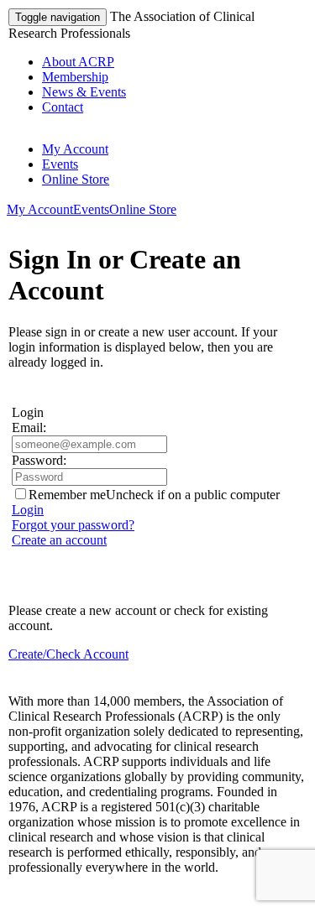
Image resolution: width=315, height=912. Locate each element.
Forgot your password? (73, 525)
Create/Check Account (68, 654)
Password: (39, 460)
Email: (29, 427)
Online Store (75, 179)
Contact (62, 107)
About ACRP (78, 62)
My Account (75, 149)
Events (60, 164)
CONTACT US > (58, 896)
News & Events (84, 92)
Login (28, 510)
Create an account (59, 540)
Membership (75, 77)
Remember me (67, 494)
